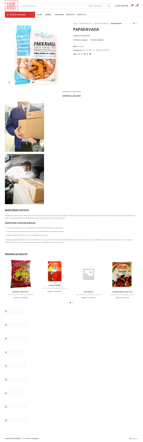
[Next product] (136, 23)
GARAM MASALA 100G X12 (122, 292)
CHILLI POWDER (54, 285)
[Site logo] (11, 6)
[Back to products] (134, 23)
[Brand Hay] (15, 384)
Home (75, 23)
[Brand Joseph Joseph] (15, 370)
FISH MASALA (88, 292)
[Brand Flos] (15, 397)
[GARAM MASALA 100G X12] (122, 274)
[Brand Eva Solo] (15, 411)
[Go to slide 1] (70, 302)
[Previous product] (131, 23)
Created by (31, 438)
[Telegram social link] (90, 54)
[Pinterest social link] (84, 54)
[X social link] (81, 54)
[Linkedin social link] (87, 54)
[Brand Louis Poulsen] (15, 343)
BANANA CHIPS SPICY (21, 292)
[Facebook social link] (79, 54)
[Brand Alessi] (15, 424)
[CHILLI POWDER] (54, 270)
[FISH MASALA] (88, 274)
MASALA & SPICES (60, 288)
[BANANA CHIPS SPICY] (21, 274)
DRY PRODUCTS (86, 23)
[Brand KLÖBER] (15, 356)
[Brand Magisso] (15, 329)
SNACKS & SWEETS (101, 23)
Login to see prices (81, 35)
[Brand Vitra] (15, 315)
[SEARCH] (108, 5)
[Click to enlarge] (9, 82)
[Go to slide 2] (72, 302)
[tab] (71, 94)
